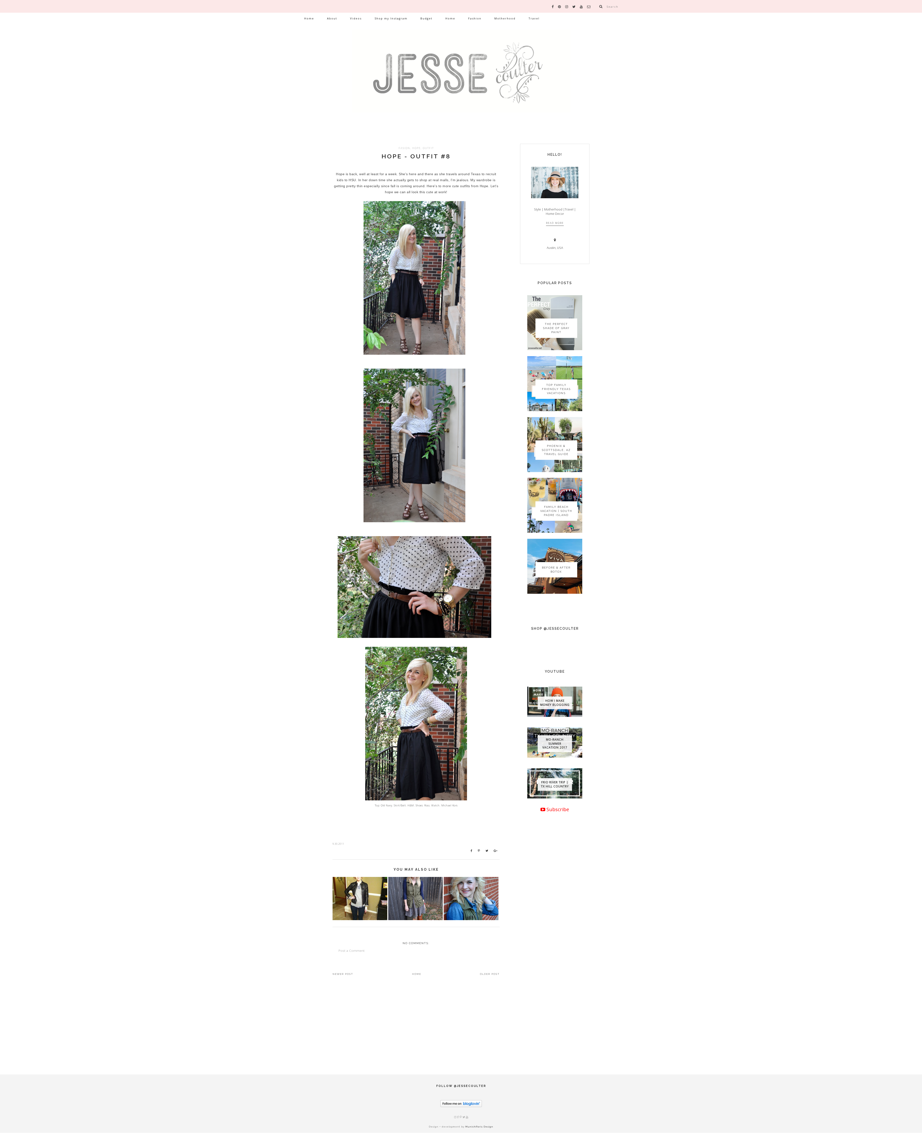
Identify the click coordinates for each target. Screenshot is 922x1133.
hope (416, 148)
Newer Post (343, 974)
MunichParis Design (479, 1126)
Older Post (490, 974)
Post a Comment (351, 950)
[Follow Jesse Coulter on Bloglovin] (461, 1106)
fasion (404, 148)
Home (309, 18)
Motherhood (505, 18)
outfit (428, 148)
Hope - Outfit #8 (416, 156)
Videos (356, 18)
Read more (555, 223)
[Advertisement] (554, 978)
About (332, 18)
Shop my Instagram (391, 18)
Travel (534, 18)
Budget (426, 18)
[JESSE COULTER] (461, 78)
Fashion (474, 18)
